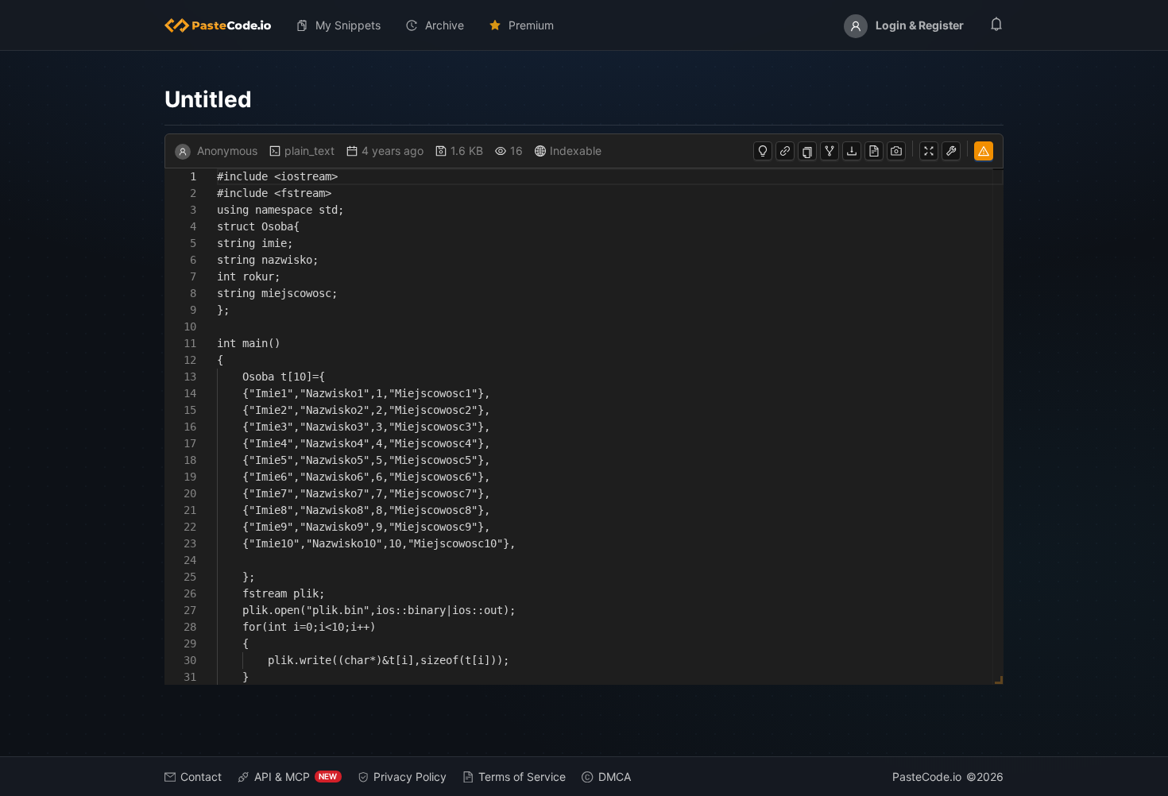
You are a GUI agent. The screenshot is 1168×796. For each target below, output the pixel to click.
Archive (444, 25)
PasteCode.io (926, 776)
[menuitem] (224, 25)
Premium (531, 25)
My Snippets (348, 25)
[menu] (584, 25)
